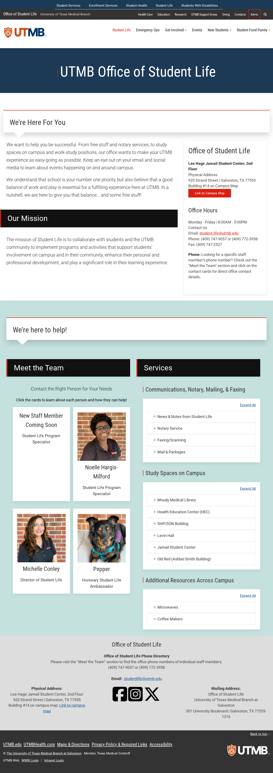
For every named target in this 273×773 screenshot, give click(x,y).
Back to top (259, 734)
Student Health (136, 5)
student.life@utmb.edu (218, 233)
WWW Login (30, 760)
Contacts (240, 14)
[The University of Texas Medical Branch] (25, 33)
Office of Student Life (20, 14)
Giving (226, 14)
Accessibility (161, 744)
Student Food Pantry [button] (252, 30)
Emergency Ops (148, 30)
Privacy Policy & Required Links (119, 744)
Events (197, 30)
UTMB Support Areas (204, 14)
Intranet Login (54, 760)
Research (180, 14)
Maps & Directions (73, 744)
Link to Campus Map (209, 193)
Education (164, 14)
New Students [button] (218, 30)
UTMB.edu (12, 744)
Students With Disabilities (199, 5)
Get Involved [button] (174, 30)
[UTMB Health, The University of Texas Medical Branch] (248, 751)
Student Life (164, 5)
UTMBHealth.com (39, 744)
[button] (265, 14)
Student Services (68, 5)
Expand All (248, 405)
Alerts (254, 14)
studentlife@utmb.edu (143, 679)
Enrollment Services (103, 5)
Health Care (145, 14)
